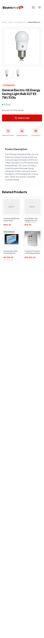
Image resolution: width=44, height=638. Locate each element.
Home (4, 22)
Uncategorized (20, 22)
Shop (10, 22)
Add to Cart (23, 118)
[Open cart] (33, 7)
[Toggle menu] (39, 7)
